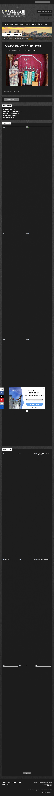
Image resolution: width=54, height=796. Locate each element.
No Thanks (34, 407)
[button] (34, 392)
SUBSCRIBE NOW (34, 404)
